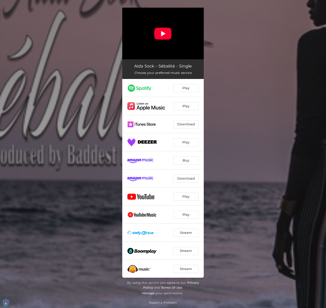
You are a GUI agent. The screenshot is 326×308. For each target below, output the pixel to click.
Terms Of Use (171, 287)
